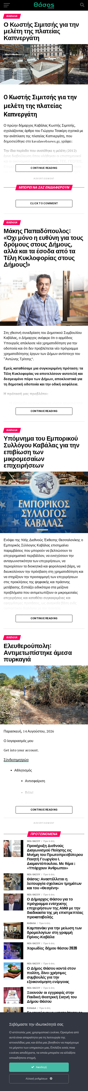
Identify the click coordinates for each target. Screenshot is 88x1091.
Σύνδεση (10, 759)
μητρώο (23, 759)
